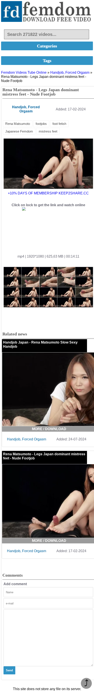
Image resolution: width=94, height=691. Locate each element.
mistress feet (48, 131)
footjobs (41, 124)
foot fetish (59, 124)
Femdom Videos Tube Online (24, 72)
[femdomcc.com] (47, 12)
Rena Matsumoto (17, 124)
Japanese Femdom (19, 131)
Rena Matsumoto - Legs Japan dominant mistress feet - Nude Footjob (44, 456)
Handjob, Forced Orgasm (69, 72)
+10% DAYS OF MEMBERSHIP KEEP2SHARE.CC (48, 193)
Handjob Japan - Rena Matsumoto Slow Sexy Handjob (40, 344)
